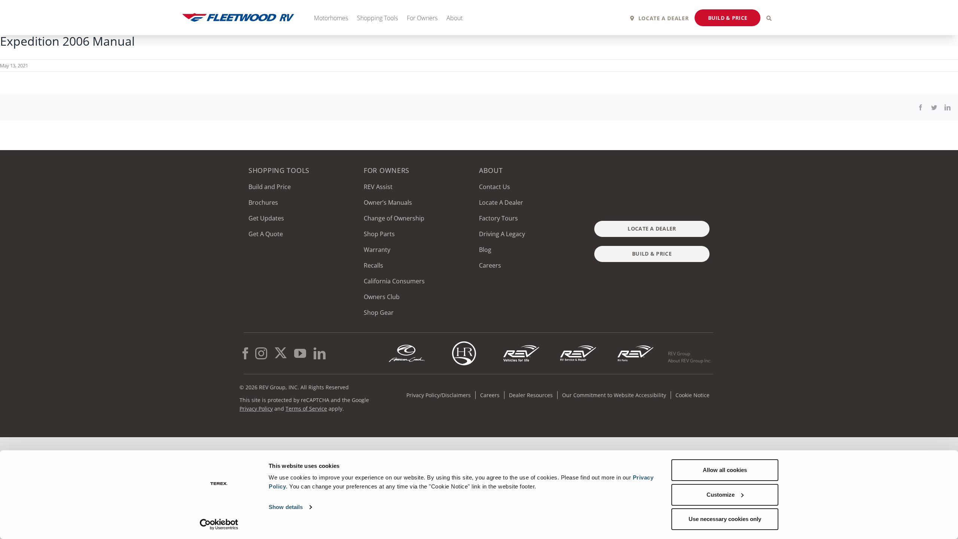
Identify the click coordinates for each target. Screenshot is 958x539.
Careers (490, 395)
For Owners (422, 18)
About (454, 18)
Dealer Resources (531, 395)
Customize (721, 494)
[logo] (578, 344)
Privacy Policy (256, 408)
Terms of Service (306, 408)
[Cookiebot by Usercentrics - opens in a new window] (219, 524)
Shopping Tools (377, 18)
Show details (286, 507)
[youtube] (300, 353)
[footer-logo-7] (635, 344)
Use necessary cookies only (725, 519)
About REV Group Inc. (689, 360)
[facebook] (245, 353)
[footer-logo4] (521, 344)
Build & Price (728, 17)
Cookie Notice (692, 395)
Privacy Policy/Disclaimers (438, 395)
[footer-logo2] (407, 344)
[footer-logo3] (464, 344)
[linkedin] (320, 353)
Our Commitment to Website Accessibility (614, 395)
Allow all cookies (725, 470)
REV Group (679, 353)
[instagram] (261, 353)
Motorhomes (331, 18)
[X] (281, 353)
